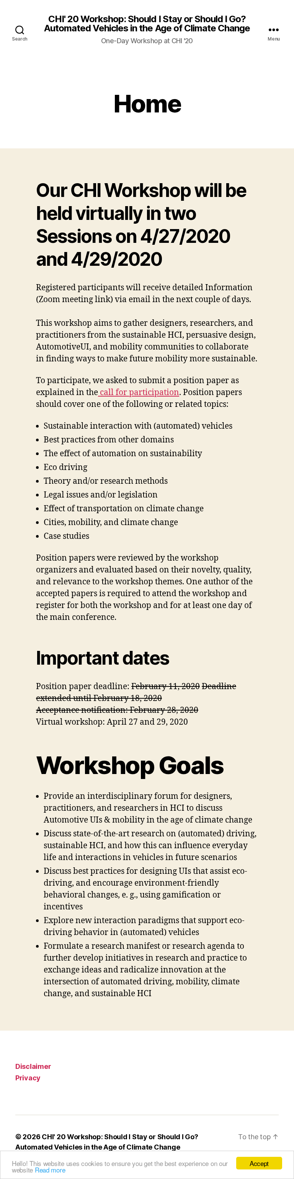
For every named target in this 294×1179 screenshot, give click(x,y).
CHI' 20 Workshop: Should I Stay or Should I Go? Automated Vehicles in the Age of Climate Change (147, 24)
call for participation (138, 392)
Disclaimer (33, 1066)
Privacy (28, 1078)
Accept (259, 1163)
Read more (50, 1169)
